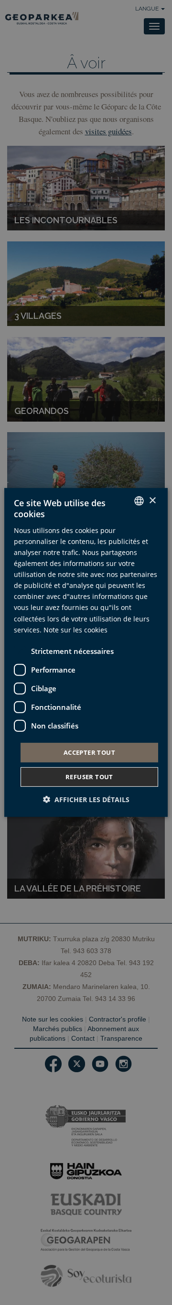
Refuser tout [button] (89, 776)
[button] (86, 799)
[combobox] (139, 501)
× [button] (152, 500)
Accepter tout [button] (89, 752)
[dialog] (86, 652)
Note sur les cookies (75, 629)
